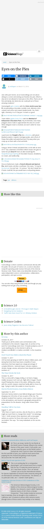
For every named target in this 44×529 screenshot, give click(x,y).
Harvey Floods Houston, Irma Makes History (17, 389)
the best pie (5, 168)
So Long (5, 337)
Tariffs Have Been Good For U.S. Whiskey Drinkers (20, 313)
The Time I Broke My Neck (11, 373)
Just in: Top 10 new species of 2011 (13, 460)
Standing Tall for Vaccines (11, 407)
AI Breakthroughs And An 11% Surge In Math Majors (21, 309)
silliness (13, 180)
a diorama (28, 135)
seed (4, 62)
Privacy (33, 511)
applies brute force (16, 119)
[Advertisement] (22, 25)
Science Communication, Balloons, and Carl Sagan (20, 440)
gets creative (15, 106)
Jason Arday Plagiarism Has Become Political (18, 325)
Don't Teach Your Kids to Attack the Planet (16, 355)
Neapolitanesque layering (10, 154)
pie (9, 180)
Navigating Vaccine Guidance (13, 311)
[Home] (13, 55)
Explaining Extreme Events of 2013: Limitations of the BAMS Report (20, 481)
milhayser (13, 86)
